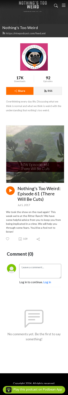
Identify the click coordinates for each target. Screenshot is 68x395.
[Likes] (8, 239)
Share (21, 90)
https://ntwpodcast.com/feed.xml (26, 33)
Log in (47, 282)
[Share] (38, 239)
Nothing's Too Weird (20, 27)
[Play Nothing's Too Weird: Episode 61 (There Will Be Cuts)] (10, 190)
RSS (50, 90)
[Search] (56, 5)
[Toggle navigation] (63, 5)
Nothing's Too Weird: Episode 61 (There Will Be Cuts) (39, 194)
